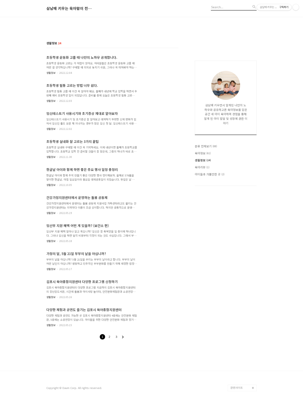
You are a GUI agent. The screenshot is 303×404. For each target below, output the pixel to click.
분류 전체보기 (206, 146)
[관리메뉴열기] (296, 7)
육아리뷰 (202, 167)
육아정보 (203, 153)
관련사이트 (236, 388)
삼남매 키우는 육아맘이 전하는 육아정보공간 (69, 8)
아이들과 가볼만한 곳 (209, 174)
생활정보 (50, 72)
